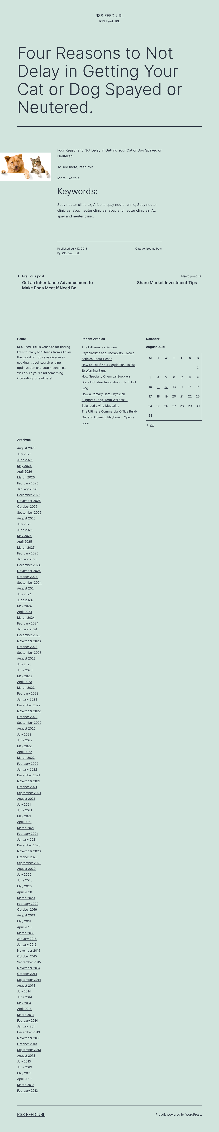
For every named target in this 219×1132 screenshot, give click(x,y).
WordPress (193, 1114)
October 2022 (27, 717)
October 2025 (27, 506)
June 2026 (25, 460)
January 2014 (27, 1026)
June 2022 (25, 740)
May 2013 (24, 1073)
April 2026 (24, 471)
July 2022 (24, 734)
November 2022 (29, 711)
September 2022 (29, 722)
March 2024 (26, 617)
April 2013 (24, 1079)
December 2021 (28, 775)
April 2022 (24, 752)
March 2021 (25, 828)
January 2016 (27, 944)
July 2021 (24, 804)
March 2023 (26, 687)
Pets (159, 248)
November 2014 (28, 968)
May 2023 (24, 676)
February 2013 (27, 1090)
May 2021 (24, 816)
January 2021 (27, 839)
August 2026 (26, 448)
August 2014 (26, 985)
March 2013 (25, 1085)
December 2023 (28, 635)
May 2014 (24, 1003)
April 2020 (24, 892)
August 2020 (26, 868)
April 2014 (24, 1009)
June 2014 (24, 997)
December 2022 (28, 705)
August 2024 (26, 588)
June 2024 (25, 600)
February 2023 (27, 693)
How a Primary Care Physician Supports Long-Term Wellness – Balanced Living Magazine (105, 399)
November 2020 (29, 851)
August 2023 (26, 658)
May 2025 (24, 536)
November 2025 (29, 501)
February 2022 (27, 763)
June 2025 (25, 530)
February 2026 (27, 483)
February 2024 (27, 623)
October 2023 (27, 647)
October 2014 (27, 974)
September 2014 (29, 980)
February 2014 (27, 1020)
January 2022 (27, 769)
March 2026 (26, 477)
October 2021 (27, 787)
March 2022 (26, 757)
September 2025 (29, 512)
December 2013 (28, 1032)
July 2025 (24, 524)
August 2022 (26, 728)
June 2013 (24, 1067)
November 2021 (28, 781)
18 (158, 396)
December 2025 (28, 495)
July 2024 (24, 594)
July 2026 (24, 454)
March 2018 (25, 933)
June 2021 (24, 810)
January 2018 (27, 939)
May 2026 (24, 466)
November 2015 (28, 950)
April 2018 (24, 927)
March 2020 (26, 898)
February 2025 (27, 553)
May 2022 (24, 746)
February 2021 (27, 833)
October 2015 (27, 956)
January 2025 (27, 559)
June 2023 (25, 670)
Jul (152, 425)
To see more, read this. (75, 167)
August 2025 (26, 518)
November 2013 (28, 1038)
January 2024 (27, 629)
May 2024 (24, 606)
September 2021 (29, 793)
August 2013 (26, 1055)
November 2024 (29, 571)
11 (158, 387)
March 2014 (25, 1015)
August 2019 (26, 915)
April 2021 (24, 822)
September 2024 (29, 582)
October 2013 (27, 1044)
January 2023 (27, 699)
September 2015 (29, 962)
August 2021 (26, 798)
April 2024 (24, 612)
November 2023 (29, 641)
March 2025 (26, 547)
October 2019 (27, 909)
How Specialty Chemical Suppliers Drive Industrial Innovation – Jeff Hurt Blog (109, 382)
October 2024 (27, 577)
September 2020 (29, 863)
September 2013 (29, 1050)
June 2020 (25, 880)
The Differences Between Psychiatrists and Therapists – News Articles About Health (108, 353)
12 (166, 387)
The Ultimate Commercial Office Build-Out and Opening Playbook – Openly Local (109, 417)
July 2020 (24, 874)
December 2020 (28, 845)
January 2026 (27, 489)
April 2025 (24, 541)
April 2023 (24, 682)
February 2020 (27, 903)
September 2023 (29, 652)
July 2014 (24, 991)
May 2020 (24, 886)
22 (190, 396)
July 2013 (24, 1061)
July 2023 (24, 664)
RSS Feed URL (109, 15)
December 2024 (29, 565)
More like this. (68, 178)
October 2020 (27, 857)
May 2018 (24, 921)
